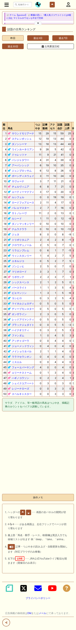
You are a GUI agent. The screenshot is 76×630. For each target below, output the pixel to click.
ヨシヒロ (17, 298)
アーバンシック (20, 165)
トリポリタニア (20, 239)
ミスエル (17, 361)
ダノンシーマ (19, 143)
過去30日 (13, 46)
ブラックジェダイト (23, 324)
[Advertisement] (38, 85)
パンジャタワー (20, 159)
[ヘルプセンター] (66, 588)
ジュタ (15, 234)
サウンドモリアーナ (23, 133)
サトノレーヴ (19, 213)
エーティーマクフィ (23, 191)
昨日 (12, 38)
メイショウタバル (22, 351)
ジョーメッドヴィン (23, 346)
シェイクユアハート (23, 383)
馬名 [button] (10, 128)
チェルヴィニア (20, 186)
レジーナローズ (20, 388)
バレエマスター (20, 207)
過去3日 (37, 38)
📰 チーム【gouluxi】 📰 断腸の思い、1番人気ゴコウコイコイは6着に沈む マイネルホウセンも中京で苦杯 (39, 16)
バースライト (19, 287)
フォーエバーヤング (23, 367)
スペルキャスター (22, 393)
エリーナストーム (22, 372)
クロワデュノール (22, 245)
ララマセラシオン (22, 356)
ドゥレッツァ (19, 154)
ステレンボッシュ (22, 138)
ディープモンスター (23, 308)
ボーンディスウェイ (23, 175)
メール (42, 613)
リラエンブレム (20, 250)
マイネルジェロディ (23, 303)
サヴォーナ (18, 181)
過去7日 (63, 38)
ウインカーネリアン (23, 149)
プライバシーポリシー (38, 598)
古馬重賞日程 (51, 46)
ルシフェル (18, 197)
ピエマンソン (19, 292)
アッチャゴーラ (20, 340)
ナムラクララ (19, 229)
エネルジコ (18, 260)
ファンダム (18, 335)
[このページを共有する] (6, 622)
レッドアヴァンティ (23, 319)
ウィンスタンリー (22, 255)
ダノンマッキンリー (23, 223)
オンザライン (19, 314)
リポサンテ (18, 276)
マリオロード (19, 271)
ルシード (17, 218)
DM (29, 613)
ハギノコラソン (20, 377)
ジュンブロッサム (22, 170)
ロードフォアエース (23, 202)
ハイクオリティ (20, 330)
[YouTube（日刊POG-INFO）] (52, 588)
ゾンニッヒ (18, 266)
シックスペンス (20, 282)
